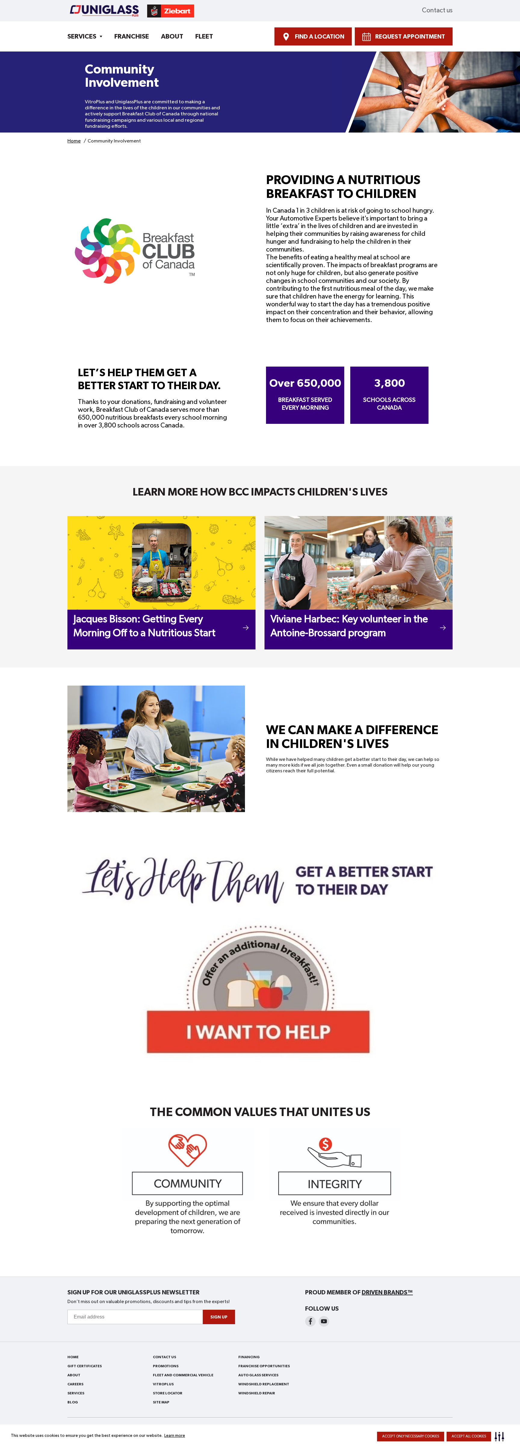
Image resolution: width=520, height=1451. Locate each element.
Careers (75, 1384)
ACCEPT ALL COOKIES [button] (469, 1436)
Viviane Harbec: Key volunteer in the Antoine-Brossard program (349, 626)
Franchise (131, 36)
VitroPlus (163, 1384)
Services (81, 36)
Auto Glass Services (258, 1375)
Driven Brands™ (387, 1293)
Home (73, 1357)
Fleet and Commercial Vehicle (183, 1375)
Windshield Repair (256, 1393)
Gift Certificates (84, 1366)
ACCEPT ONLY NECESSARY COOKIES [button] (410, 1436)
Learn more (174, 1436)
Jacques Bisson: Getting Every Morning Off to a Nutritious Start (144, 626)
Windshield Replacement (263, 1384)
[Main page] (130, 10)
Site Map (161, 1402)
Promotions (165, 1366)
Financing (249, 1357)
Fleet (204, 36)
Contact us (437, 10)
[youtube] (324, 1321)
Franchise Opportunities (264, 1366)
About (172, 36)
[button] (501, 1436)
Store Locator (167, 1393)
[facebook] (310, 1321)
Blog (72, 1402)
